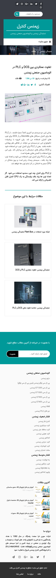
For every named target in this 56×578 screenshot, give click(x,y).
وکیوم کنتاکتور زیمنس (42, 472)
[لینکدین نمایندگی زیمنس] (31, 3)
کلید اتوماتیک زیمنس (42, 446)
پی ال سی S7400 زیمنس (40, 401)
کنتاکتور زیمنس (44, 437)
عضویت (12, 354)
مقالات (34, 51)
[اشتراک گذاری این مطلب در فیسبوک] (35, 85)
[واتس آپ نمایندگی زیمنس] (41, 7)
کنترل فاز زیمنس (44, 421)
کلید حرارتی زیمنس (43, 442)
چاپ (16, 78)
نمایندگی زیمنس (46, 51)
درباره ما (30, 574)
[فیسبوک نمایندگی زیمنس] (41, 3)
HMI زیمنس (45, 406)
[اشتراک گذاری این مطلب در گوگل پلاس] (25, 85)
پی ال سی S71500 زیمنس (40, 392)
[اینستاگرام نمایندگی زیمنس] (22, 3)
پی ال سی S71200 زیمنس (40, 387)
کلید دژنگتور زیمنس (43, 464)
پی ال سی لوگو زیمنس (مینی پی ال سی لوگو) (34, 383)
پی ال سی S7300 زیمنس (40, 397)
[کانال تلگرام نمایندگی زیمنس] (17, 3)
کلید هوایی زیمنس (43, 433)
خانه (39, 574)
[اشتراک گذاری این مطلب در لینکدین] (28, 85)
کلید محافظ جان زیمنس (41, 429)
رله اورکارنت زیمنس (43, 459)
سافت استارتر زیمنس (42, 450)
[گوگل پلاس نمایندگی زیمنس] (27, 3)
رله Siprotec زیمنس (42, 468)
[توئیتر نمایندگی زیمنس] (36, 3)
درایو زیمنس (45, 378)
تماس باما (19, 574)
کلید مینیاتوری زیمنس (42, 425)
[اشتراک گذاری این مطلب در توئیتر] (31, 85)
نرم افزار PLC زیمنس (42, 411)
